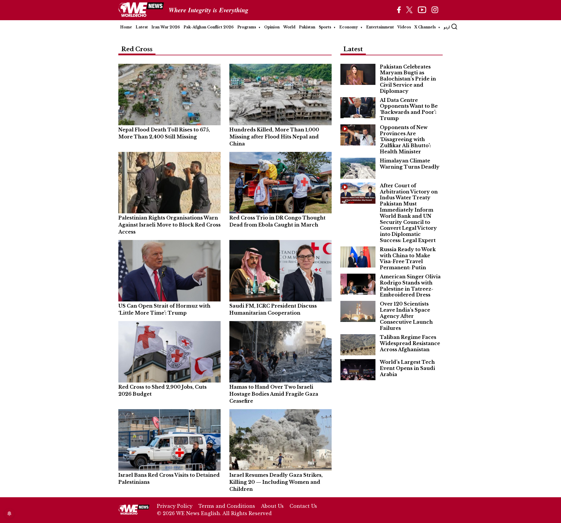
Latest (142, 27)
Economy (348, 27)
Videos (404, 27)
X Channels (425, 27)
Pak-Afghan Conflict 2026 (208, 27)
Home (126, 27)
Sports (325, 27)
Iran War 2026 (165, 27)
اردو (447, 27)
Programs (246, 27)
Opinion (272, 27)
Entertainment (380, 27)
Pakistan (307, 27)
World (289, 27)
